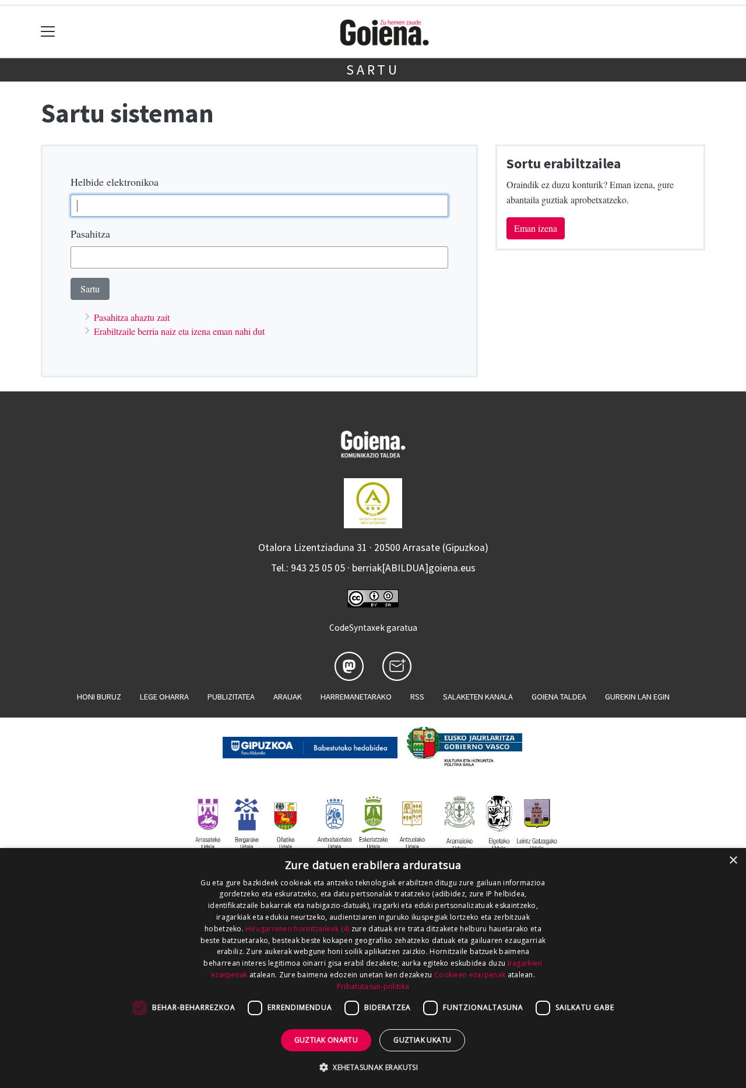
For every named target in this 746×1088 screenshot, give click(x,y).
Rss (417, 696)
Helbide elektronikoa (115, 182)
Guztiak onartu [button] (326, 1040)
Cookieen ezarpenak (469, 975)
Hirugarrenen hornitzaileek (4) (297, 929)
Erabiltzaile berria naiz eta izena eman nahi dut (179, 331)
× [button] (733, 860)
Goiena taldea (559, 696)
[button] (373, 1067)
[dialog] (373, 968)
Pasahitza (90, 234)
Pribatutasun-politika (373, 986)
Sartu (373, 70)
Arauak (287, 696)
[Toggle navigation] (48, 32)
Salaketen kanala (478, 696)
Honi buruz (99, 696)
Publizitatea (231, 696)
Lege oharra (164, 696)
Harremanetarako (356, 696)
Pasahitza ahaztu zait (132, 317)
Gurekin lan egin (637, 696)
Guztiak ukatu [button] (422, 1040)
